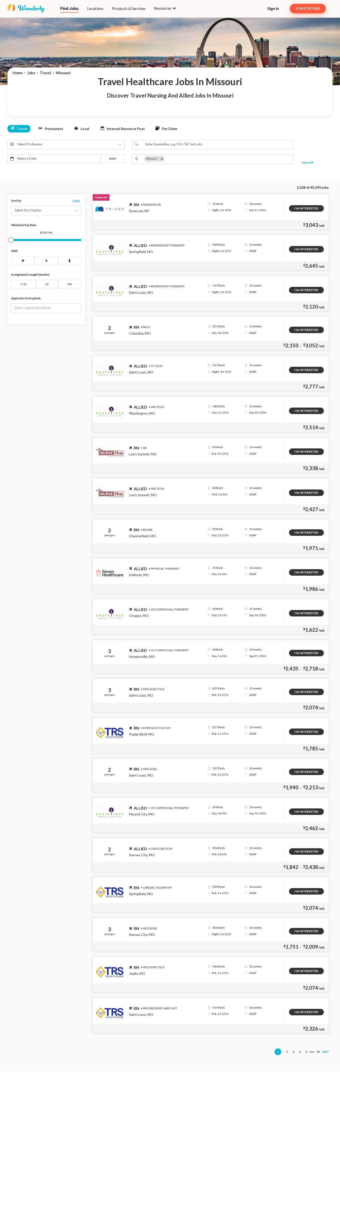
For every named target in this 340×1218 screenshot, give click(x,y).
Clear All (307, 162)
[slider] (11, 240)
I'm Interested (306, 208)
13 (47, 284)
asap (112, 158)
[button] (165, 8)
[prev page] (270, 1052)
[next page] (312, 1051)
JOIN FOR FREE (307, 8)
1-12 (23, 284)
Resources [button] (163, 8)
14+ (69, 284)
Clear (76, 201)
